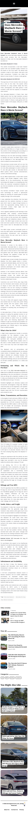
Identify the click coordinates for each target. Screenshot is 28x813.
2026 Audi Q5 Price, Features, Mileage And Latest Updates (13, 792)
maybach (10, 18)
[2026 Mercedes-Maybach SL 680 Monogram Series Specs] (4, 656)
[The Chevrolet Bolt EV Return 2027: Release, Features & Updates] (4, 666)
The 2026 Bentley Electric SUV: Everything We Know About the (16, 636)
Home (5, 18)
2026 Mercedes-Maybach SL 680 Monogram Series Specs (17, 655)
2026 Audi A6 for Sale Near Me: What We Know (13, 737)
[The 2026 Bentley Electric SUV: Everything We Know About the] (4, 637)
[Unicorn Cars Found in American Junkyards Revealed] (4, 647)
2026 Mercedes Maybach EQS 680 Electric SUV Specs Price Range (13, 764)
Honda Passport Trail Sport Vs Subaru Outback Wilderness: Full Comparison (13, 709)
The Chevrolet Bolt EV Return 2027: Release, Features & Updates (17, 665)
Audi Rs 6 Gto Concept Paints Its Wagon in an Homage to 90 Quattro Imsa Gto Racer (18, 614)
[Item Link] (14, 701)
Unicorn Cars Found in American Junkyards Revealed (17, 646)
